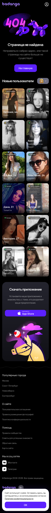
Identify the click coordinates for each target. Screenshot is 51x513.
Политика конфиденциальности (16, 419)
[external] (25, 313)
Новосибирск (8, 390)
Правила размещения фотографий (17, 414)
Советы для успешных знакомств (17, 438)
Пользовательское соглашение (16, 409)
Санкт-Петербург (10, 385)
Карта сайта (7, 448)
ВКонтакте (12, 462)
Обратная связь (9, 443)
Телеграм (12, 469)
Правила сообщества (11, 433)
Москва (5, 380)
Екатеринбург (8, 396)
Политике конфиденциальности (19, 498)
